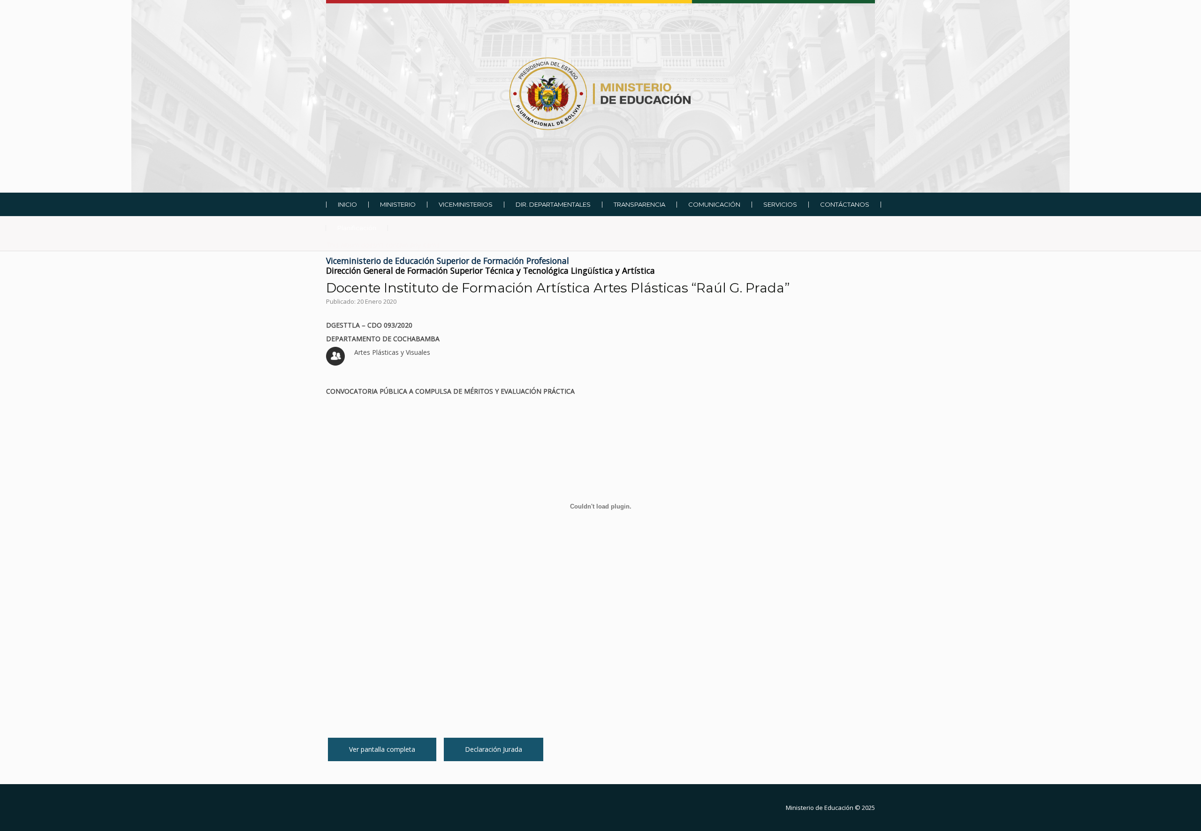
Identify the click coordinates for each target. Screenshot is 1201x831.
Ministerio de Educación (819, 807)
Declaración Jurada (493, 749)
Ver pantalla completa (382, 749)
